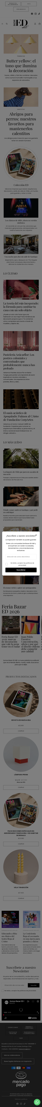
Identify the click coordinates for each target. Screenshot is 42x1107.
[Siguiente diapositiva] (38, 634)
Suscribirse (21, 570)
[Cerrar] (36, 535)
